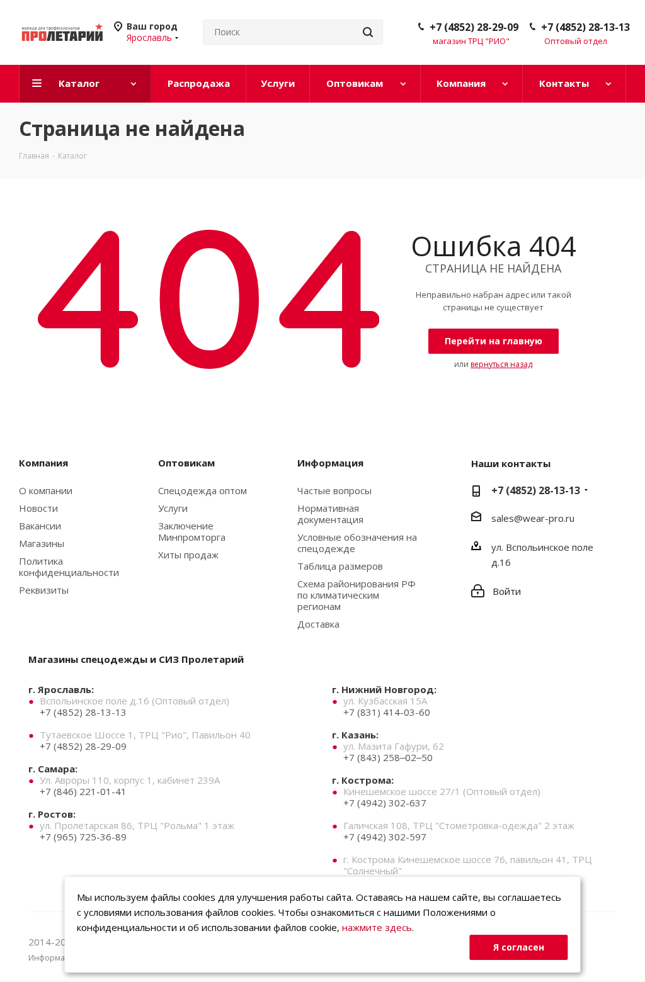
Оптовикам (186, 462)
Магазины (41, 543)
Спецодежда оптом (202, 490)
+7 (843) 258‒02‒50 (388, 757)
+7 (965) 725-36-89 (83, 836)
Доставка (318, 624)
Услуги (173, 508)
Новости (38, 508)
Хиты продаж (188, 554)
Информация (330, 462)
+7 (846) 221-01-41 (83, 791)
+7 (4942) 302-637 (384, 802)
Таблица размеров (340, 566)
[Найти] (368, 32)
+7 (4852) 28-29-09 (474, 27)
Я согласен (518, 947)
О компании (45, 490)
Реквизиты (44, 590)
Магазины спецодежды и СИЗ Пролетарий (136, 659)
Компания (43, 462)
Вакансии (40, 525)
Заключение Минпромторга (191, 531)
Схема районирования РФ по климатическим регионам (356, 594)
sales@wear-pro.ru (532, 518)
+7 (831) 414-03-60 (386, 712)
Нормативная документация (330, 514)
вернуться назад (501, 364)
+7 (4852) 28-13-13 (585, 27)
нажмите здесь (377, 927)
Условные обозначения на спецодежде (357, 543)
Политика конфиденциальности (69, 566)
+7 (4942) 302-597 (384, 836)
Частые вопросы (334, 490)
